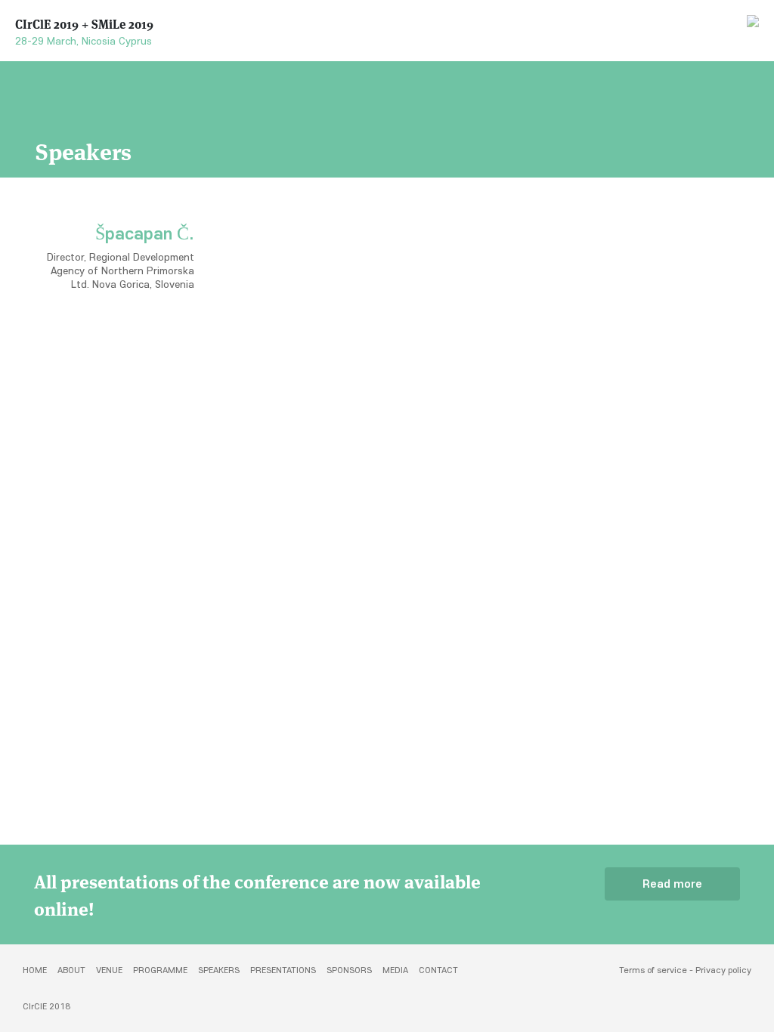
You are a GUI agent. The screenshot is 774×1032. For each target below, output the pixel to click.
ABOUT (71, 970)
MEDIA (395, 970)
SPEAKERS (219, 970)
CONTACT (438, 970)
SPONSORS (349, 970)
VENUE (109, 970)
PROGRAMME (160, 970)
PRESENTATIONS (283, 970)
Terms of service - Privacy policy (685, 970)
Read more (672, 884)
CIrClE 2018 (46, 1006)
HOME (35, 970)
